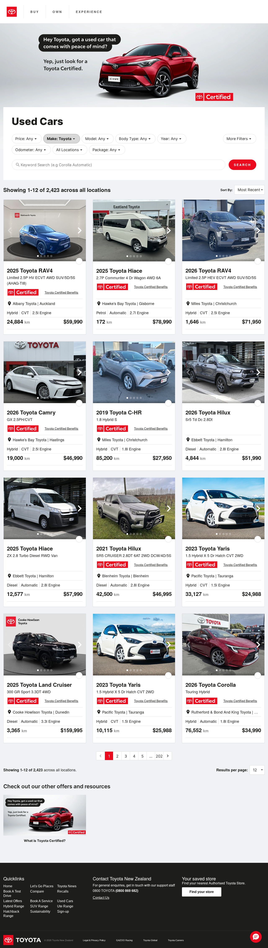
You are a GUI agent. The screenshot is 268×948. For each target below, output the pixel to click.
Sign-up (63, 911)
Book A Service (41, 901)
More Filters (240, 138)
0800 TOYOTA (115, 891)
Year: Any (172, 138)
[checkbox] (79, 261)
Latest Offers (12, 901)
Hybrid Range (13, 906)
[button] (256, 937)
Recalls (62, 891)
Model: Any (97, 138)
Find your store (201, 892)
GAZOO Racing (124, 940)
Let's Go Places (41, 886)
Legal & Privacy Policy (94, 940)
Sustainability (40, 911)
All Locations (70, 149)
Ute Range (65, 906)
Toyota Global (150, 940)
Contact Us (101, 897)
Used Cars (65, 901)
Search (242, 164)
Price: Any (26, 138)
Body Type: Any (135, 138)
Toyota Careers (176, 940)
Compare (37, 891)
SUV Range (39, 906)
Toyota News (66, 886)
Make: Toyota (61, 138)
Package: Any (107, 149)
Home (7, 886)
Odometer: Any (31, 149)
